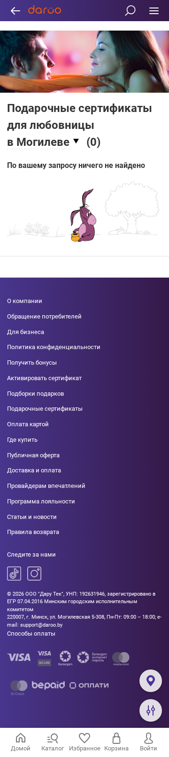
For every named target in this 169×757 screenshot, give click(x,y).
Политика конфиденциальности (53, 347)
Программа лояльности (41, 501)
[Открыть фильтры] (150, 710)
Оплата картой (28, 424)
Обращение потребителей (44, 316)
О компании (24, 300)
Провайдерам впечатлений (46, 485)
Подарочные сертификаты (45, 408)
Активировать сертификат (44, 378)
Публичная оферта (33, 455)
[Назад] (15, 10)
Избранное (84, 748)
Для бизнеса (25, 331)
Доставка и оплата (34, 470)
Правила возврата (33, 531)
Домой (21, 748)
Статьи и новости (32, 516)
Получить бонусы (32, 362)
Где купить (22, 439)
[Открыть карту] (150, 680)
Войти (148, 748)
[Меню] (154, 10)
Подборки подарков (35, 393)
